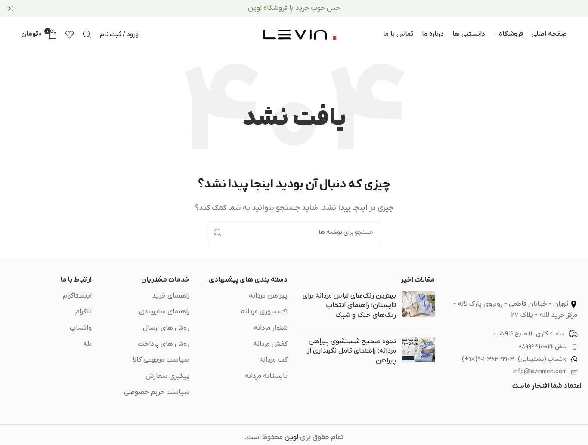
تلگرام (83, 311)
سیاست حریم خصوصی (156, 392)
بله (87, 344)
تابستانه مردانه (266, 376)
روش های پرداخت (163, 344)
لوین (291, 437)
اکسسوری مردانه (264, 311)
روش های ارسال (166, 328)
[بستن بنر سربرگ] (11, 8)
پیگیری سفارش (167, 376)
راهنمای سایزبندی (164, 311)
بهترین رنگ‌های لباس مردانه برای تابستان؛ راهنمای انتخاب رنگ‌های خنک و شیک (349, 305)
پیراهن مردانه (268, 296)
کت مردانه (273, 360)
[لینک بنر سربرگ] (307, 8)
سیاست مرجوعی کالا (161, 360)
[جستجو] (87, 34)
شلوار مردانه (271, 328)
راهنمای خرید (170, 296)
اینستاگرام (77, 296)
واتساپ (81, 328)
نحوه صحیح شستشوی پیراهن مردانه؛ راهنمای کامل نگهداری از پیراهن (351, 351)
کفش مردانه (270, 344)
